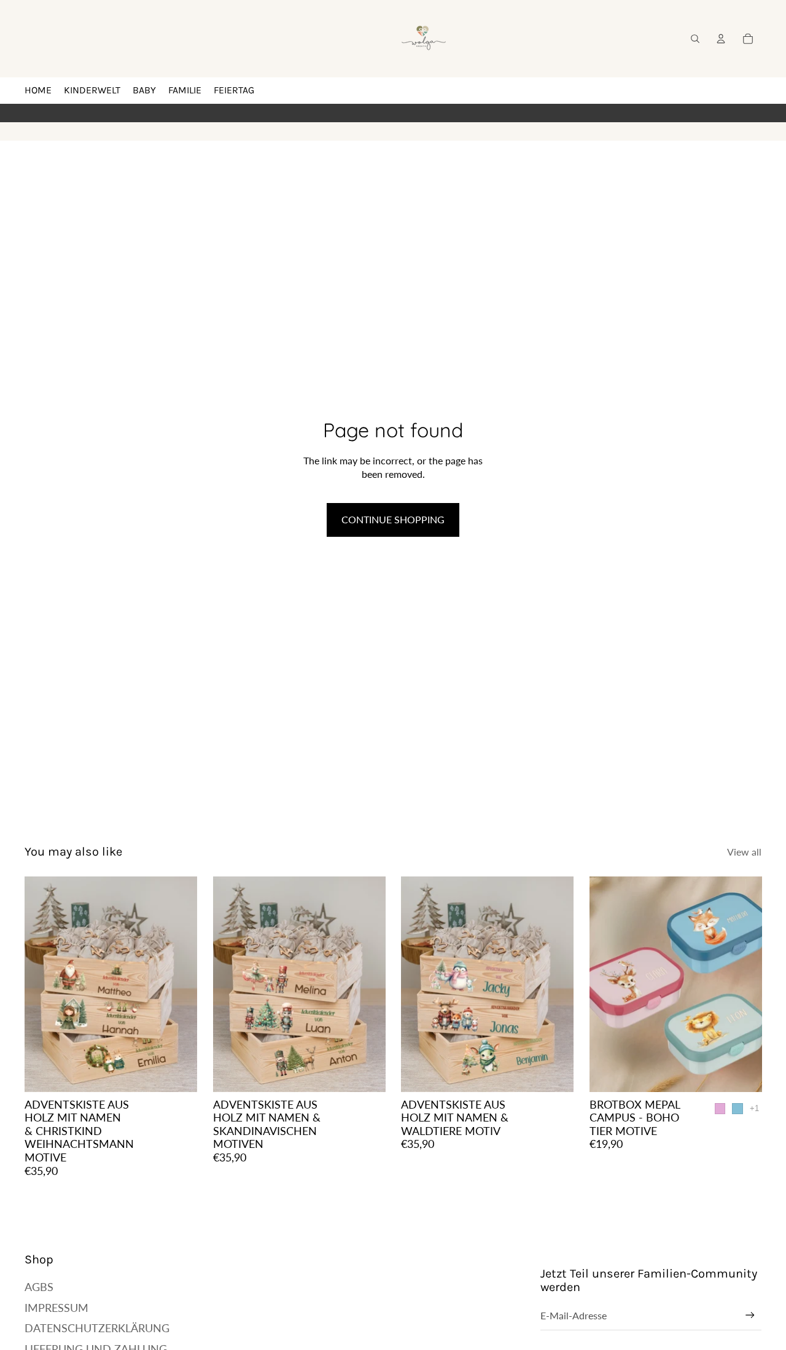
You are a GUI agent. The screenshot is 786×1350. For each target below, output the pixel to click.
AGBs (39, 1286)
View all (744, 851)
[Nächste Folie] (178, 983)
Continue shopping (393, 519)
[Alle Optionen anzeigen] (753, 1108)
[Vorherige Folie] (43, 983)
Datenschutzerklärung (97, 1328)
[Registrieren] (750, 1315)
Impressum (56, 1307)
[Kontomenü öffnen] (720, 38)
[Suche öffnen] (695, 38)
